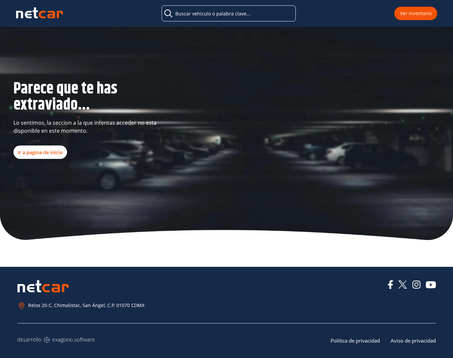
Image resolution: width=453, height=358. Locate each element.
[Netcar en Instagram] (416, 285)
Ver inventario (416, 13)
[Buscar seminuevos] (168, 13)
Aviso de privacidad (413, 340)
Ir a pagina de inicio (40, 152)
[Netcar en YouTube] (431, 284)
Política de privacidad (355, 340)
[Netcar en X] (402, 285)
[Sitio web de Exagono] (56, 340)
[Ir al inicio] (39, 13)
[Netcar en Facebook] (390, 284)
